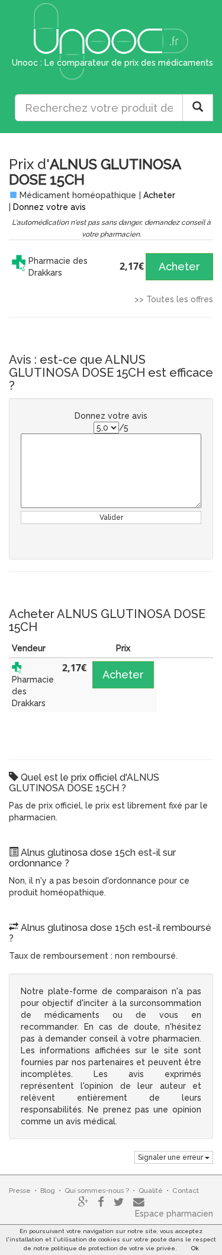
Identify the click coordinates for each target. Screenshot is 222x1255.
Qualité (151, 1190)
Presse (20, 1190)
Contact (185, 1190)
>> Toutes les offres (173, 299)
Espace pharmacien (174, 1213)
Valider (111, 517)
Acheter (159, 195)
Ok (195, 1248)
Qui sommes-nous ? (97, 1190)
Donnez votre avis (49, 207)
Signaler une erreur (171, 1157)
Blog (47, 1190)
